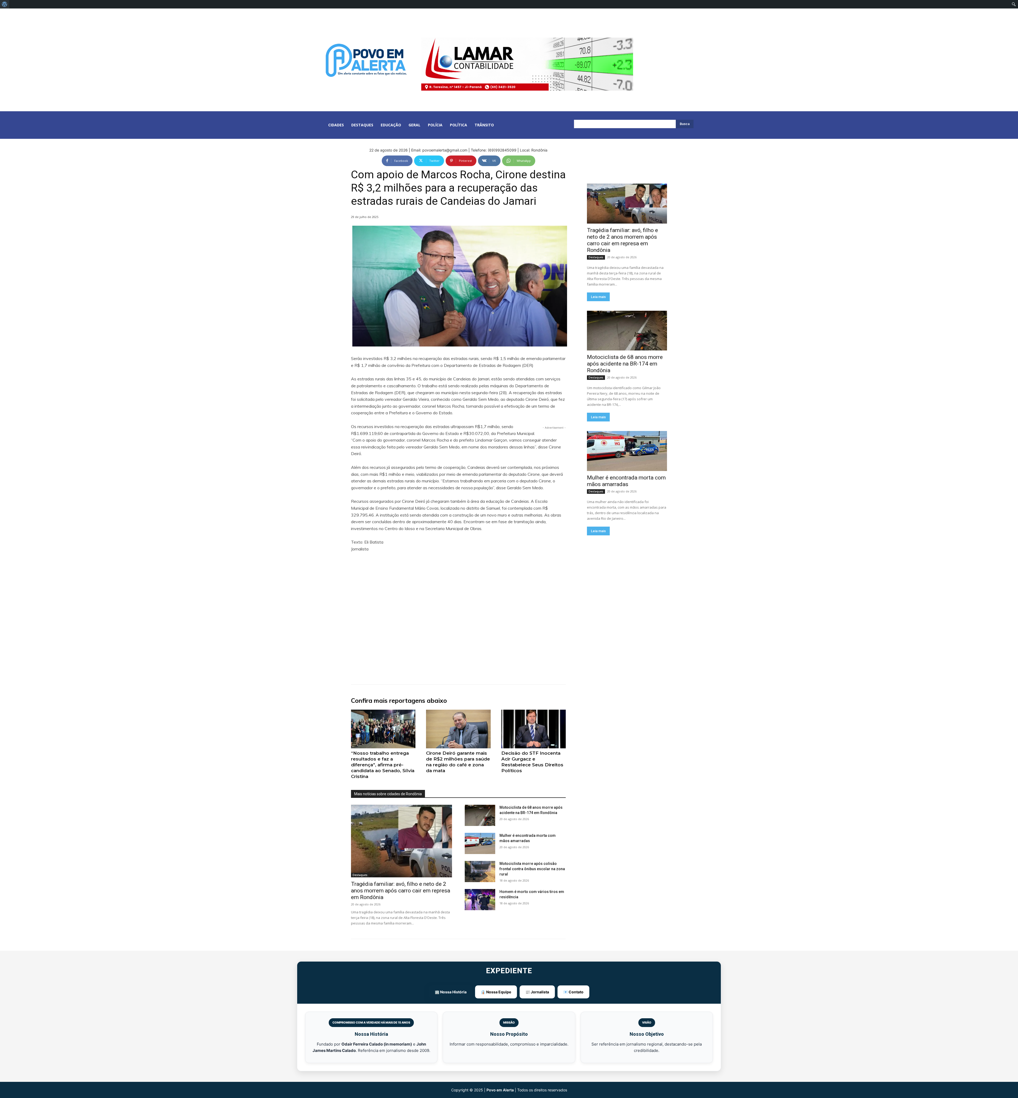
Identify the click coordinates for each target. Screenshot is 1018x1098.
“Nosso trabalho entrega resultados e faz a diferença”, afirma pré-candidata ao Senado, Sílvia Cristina (382, 764)
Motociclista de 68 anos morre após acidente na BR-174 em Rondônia (625, 364)
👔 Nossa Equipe (496, 992)
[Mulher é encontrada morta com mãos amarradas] (480, 843)
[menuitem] (4, 4)
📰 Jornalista (537, 992)
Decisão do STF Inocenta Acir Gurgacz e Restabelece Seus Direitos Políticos (532, 761)
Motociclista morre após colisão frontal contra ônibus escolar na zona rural (532, 868)
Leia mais (598, 297)
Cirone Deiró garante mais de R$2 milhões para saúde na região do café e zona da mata (458, 761)
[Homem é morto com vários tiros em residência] (480, 899)
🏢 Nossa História (451, 992)
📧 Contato (573, 992)
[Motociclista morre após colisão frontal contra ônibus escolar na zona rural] (480, 871)
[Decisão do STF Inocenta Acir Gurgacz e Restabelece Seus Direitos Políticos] (533, 729)
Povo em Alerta (500, 1090)
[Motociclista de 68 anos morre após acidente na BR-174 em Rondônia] (480, 815)
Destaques (360, 875)
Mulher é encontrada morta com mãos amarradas (626, 480)
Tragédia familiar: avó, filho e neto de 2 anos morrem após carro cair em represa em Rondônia (400, 890)
